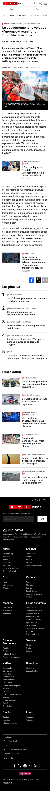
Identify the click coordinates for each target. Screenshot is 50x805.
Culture (30, 577)
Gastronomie (31, 554)
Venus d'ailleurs (9, 680)
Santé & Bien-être (33, 617)
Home (12, 9)
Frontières (34, 15)
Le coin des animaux (34, 565)
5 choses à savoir (9, 571)
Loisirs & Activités (33, 620)
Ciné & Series (31, 591)
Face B (5, 703)
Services (31, 640)
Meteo (28, 645)
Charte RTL (8, 758)
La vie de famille (36, 603)
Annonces (7, 614)
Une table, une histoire (12, 694)
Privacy (7, 745)
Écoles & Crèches (33, 608)
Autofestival (8, 611)
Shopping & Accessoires (35, 628)
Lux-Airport (7, 608)
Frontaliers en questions (12, 657)
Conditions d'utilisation (13, 741)
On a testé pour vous (11, 568)
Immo (29, 712)
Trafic (28, 648)
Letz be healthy (32, 671)
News (11, 15)
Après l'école (31, 623)
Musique (29, 585)
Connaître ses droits (34, 611)
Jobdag (6, 717)
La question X (8, 692)
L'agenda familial (33, 614)
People (29, 559)
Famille (6, 648)
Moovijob (6, 720)
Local (5, 582)
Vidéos (7, 663)
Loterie (29, 651)
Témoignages (31, 625)
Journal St (7, 697)
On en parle (7, 683)
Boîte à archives (9, 700)
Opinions (6, 562)
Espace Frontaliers (9, 642)
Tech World (30, 562)
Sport (6, 577)
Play (37, 9)
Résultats (6, 588)
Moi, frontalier (8, 677)
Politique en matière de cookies (16, 750)
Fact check (7, 565)
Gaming (29, 588)
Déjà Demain (8, 671)
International (8, 585)
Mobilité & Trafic (9, 654)
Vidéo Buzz (7, 674)
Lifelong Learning (10, 723)
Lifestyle (31, 549)
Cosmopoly (7, 668)
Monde (44, 15)
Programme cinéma (34, 594)
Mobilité (8, 603)
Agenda (29, 597)
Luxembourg (22, 15)
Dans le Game (8, 706)
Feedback (8, 737)
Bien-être (32, 663)
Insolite (29, 557)
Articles (29, 720)
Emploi (5, 651)
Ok (42, 519)
